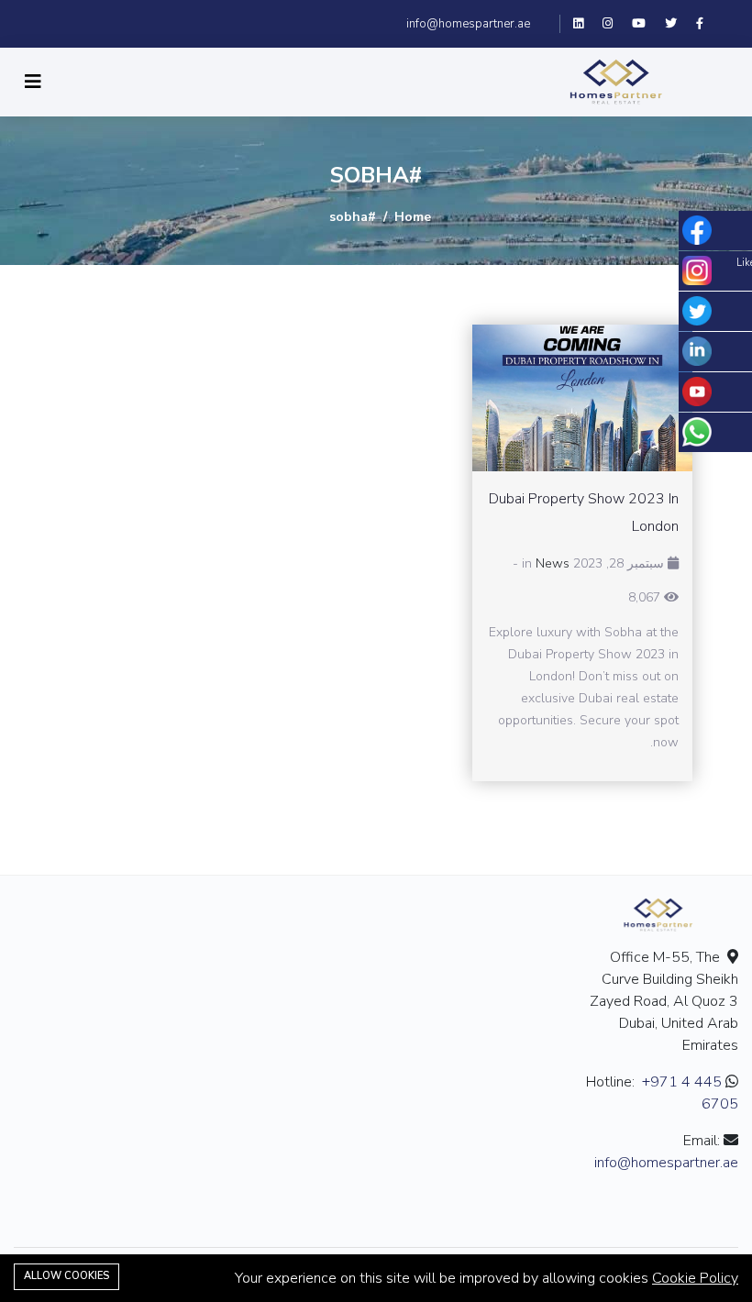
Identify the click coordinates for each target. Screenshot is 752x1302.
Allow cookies (66, 1276)
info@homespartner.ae (468, 24)
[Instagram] (614, 24)
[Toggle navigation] (33, 82)
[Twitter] (677, 24)
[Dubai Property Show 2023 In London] (582, 398)
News (553, 563)
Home (412, 217)
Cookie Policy (695, 1278)
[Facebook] (706, 24)
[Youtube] (645, 24)
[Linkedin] (586, 24)
